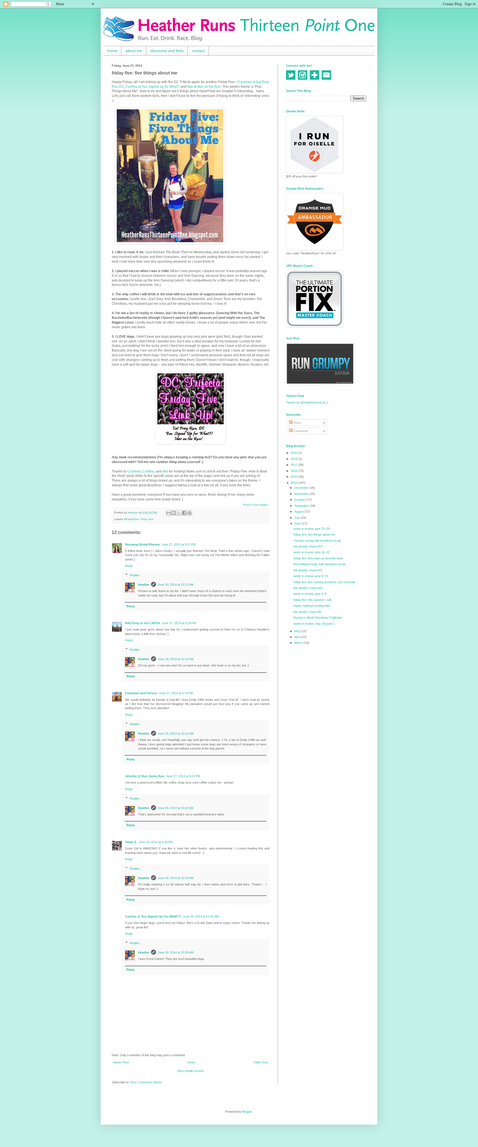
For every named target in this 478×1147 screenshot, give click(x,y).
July (297, 517)
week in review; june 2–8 (309, 593)
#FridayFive (131, 519)
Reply (129, 565)
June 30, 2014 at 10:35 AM (175, 952)
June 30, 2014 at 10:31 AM (175, 733)
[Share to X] (179, 513)
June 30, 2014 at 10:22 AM (175, 584)
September (302, 505)
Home (191, 1062)
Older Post (261, 1062)
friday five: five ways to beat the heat (317, 558)
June (298, 523)
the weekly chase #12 (308, 546)
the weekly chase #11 (308, 570)
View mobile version (190, 1071)
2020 (294, 452)
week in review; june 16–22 (311, 552)
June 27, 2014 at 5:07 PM (179, 544)
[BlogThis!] (173, 513)
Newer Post (121, 1062)
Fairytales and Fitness (141, 693)
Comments (300, 431)
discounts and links (167, 50)
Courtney (134, 471)
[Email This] (168, 513)
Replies (135, 575)
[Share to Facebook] (184, 513)
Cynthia (148, 471)
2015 (294, 476)
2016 (294, 470)
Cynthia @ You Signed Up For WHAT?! (153, 916)
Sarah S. (131, 842)
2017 (294, 464)
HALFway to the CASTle (142, 623)
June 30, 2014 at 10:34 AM (175, 878)
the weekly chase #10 (308, 588)
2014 (294, 482)
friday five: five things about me (314, 534)
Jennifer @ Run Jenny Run (144, 776)
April (297, 637)
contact (198, 50)
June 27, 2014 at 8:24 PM (179, 623)
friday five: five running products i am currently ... (326, 582)
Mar (165, 471)
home (112, 50)
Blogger (247, 1111)
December (301, 487)
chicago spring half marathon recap (317, 540)
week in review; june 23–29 (311, 528)
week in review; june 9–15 (310, 576)
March (299, 642)
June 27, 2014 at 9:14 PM (176, 693)
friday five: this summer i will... (313, 599)
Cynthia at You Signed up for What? (152, 87)
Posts (296, 422)
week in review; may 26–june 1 (314, 623)
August (299, 511)
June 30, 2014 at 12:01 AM (201, 916)
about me (134, 50)
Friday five (147, 519)
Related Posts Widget (255, 504)
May (297, 631)
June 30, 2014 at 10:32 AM (175, 808)
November (301, 493)
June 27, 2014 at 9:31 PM (183, 776)
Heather (143, 584)
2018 (294, 459)
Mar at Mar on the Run (204, 87)
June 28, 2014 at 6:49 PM (156, 842)
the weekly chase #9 (307, 611)
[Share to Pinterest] (189, 513)
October (300, 499)
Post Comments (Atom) (146, 1082)
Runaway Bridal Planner (142, 544)
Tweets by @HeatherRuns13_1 (307, 402)
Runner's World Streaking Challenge (317, 617)
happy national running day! (311, 605)
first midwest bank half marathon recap (319, 564)
